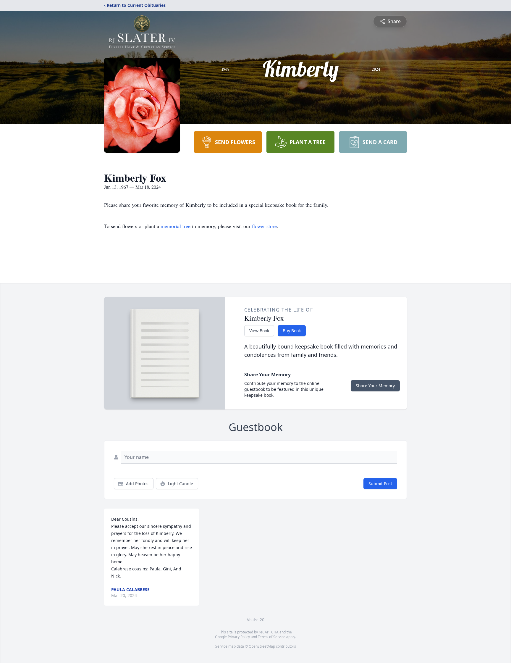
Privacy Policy (239, 636)
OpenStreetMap (262, 646)
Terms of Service (271, 636)
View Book (259, 330)
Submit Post (380, 483)
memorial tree (175, 226)
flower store (264, 226)
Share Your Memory (375, 385)
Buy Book (292, 330)
